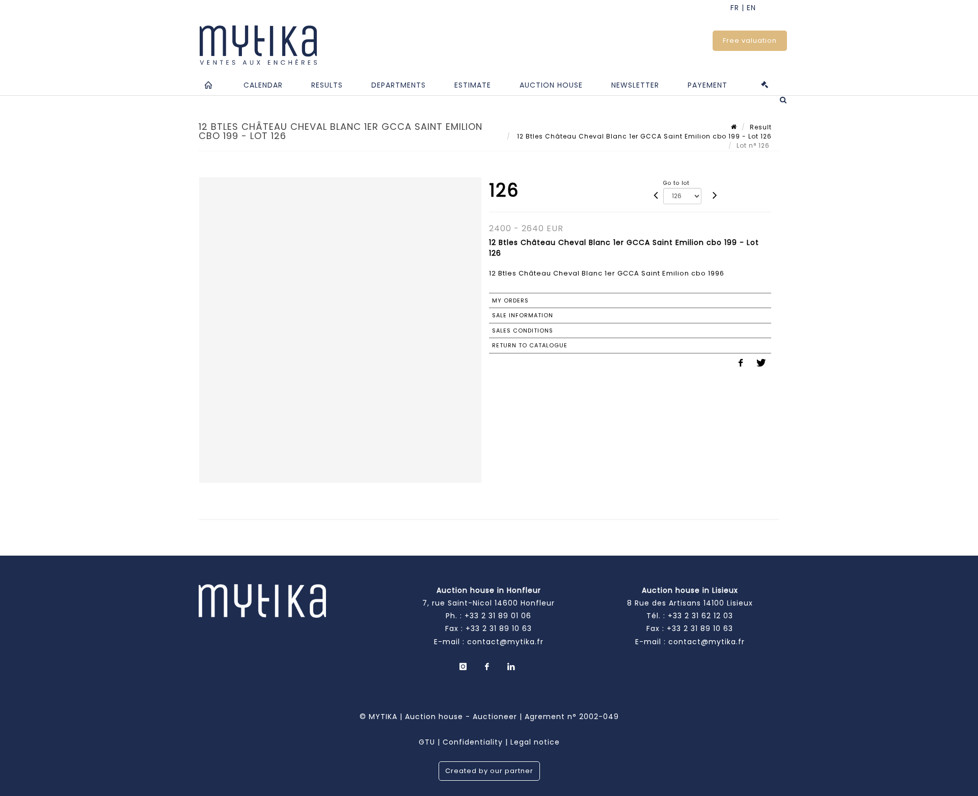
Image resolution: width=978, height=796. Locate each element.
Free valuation (750, 40)
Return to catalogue (529, 345)
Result (761, 127)
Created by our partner (489, 771)
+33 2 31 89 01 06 (498, 616)
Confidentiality (473, 742)
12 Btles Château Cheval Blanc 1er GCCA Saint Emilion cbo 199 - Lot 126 (643, 136)
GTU (427, 742)
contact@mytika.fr (505, 642)
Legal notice (535, 742)
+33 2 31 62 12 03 (700, 616)
